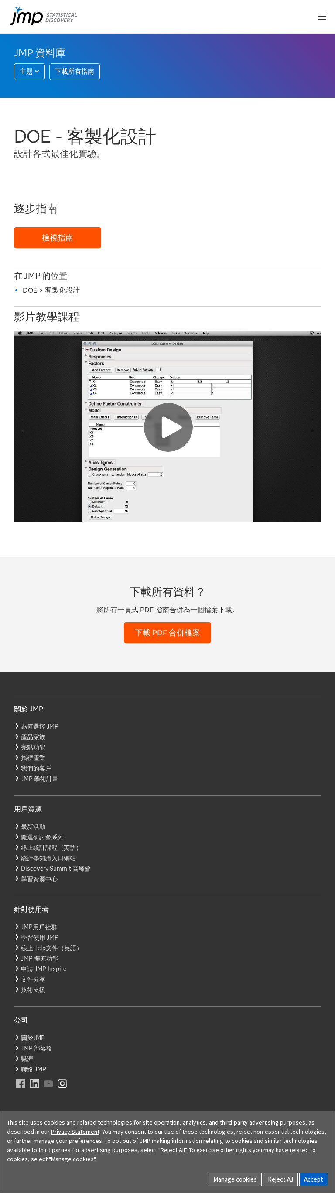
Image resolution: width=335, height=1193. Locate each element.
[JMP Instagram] (63, 1089)
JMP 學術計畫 (39, 779)
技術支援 (33, 990)
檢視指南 (57, 237)
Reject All (280, 1179)
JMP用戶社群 (39, 927)
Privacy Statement (75, 1131)
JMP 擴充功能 (39, 958)
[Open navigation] (322, 16)
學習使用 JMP (39, 937)
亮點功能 (33, 747)
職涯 (27, 1059)
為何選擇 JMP (39, 726)
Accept (313, 1179)
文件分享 (33, 979)
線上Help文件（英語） (51, 948)
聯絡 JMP (33, 1069)
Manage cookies (235, 1179)
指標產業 (33, 758)
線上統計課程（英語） (51, 848)
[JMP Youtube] (49, 1089)
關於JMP (33, 1038)
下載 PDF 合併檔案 (167, 632)
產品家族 (33, 737)
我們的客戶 (36, 768)
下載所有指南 (74, 71)
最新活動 (33, 827)
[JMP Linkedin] (35, 1089)
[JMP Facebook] (21, 1089)
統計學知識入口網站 (48, 858)
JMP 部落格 (36, 1048)
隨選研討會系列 (42, 837)
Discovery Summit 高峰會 (56, 869)
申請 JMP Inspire (43, 969)
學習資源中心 (39, 879)
